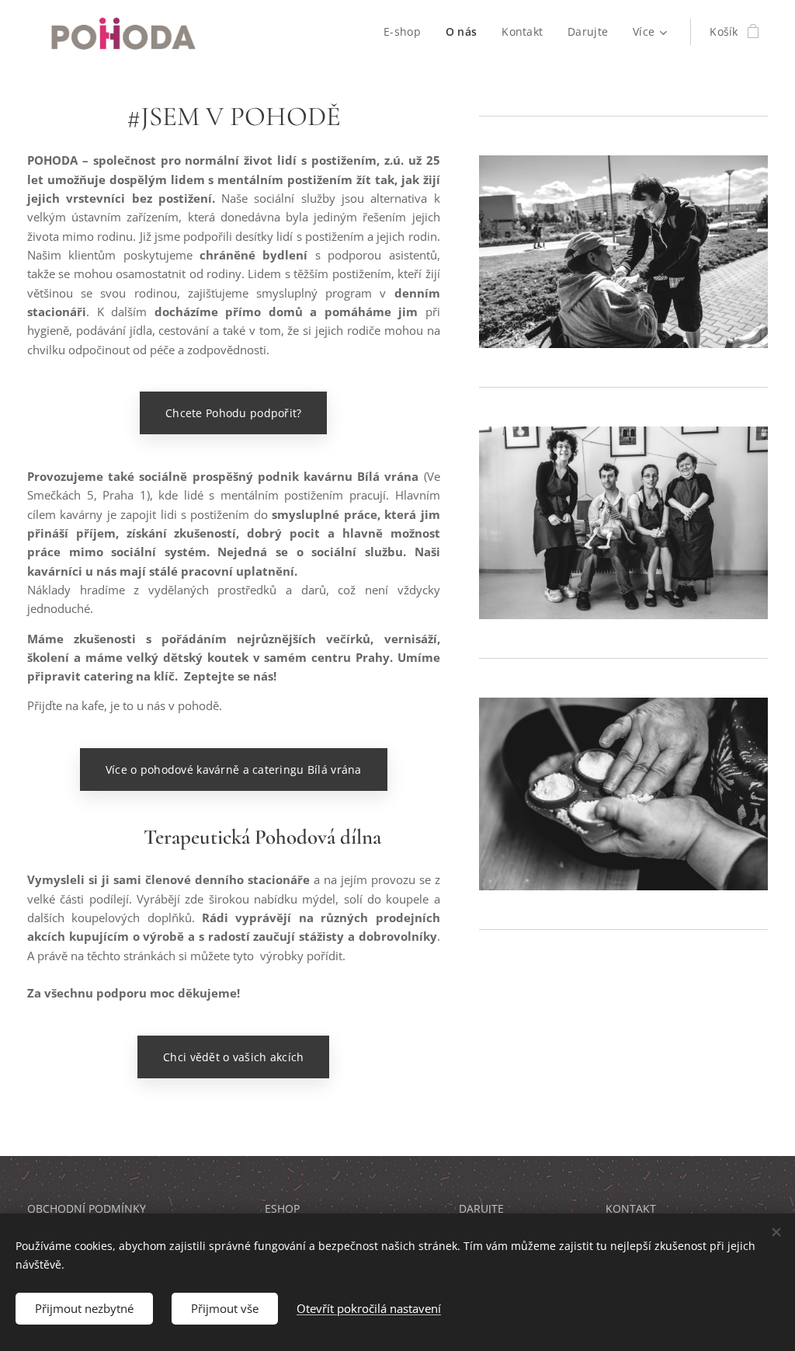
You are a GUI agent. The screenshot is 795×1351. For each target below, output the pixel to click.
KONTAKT (631, 1208)
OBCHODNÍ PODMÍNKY (86, 1208)
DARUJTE (481, 1208)
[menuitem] (406, 31)
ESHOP (282, 1208)
